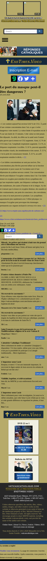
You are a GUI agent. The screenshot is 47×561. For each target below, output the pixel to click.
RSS (42, 525)
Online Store (7, 525)
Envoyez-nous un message (24, 527)
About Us (17, 525)
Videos (37, 525)
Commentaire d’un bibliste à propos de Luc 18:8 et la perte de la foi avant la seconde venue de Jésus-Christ (23, 259)
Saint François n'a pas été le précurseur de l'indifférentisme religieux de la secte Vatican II (20, 330)
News (24, 525)
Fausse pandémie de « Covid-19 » (29, 233)
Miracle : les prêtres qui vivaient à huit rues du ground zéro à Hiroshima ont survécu (23, 243)
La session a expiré (7, 546)
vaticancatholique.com (29, 533)
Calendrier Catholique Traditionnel (15, 343)
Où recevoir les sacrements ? (12, 294)
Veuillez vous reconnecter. (10, 551)
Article (30, 525)
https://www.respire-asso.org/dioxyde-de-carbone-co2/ (23, 211)
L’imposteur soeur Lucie (11, 362)
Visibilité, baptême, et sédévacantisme (16, 379)
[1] (25, 157)
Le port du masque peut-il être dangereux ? (20, 89)
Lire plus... (40, 254)
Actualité (11, 233)
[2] (44, 206)
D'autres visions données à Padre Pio (16, 274)
